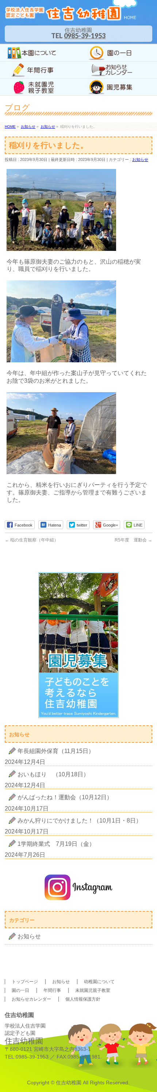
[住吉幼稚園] (71, 14)
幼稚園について (99, 981)
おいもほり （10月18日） (53, 774)
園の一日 (20, 990)
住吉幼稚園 (68, 1082)
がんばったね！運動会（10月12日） (65, 797)
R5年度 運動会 (133, 540)
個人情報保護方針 (82, 999)
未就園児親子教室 (92, 990)
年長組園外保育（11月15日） (56, 751)
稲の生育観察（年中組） (31, 540)
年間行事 (52, 990)
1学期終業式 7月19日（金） (56, 844)
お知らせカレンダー (31, 999)
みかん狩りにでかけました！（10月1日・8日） (80, 820)
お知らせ (140, 159)
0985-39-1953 (85, 36)
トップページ (25, 981)
